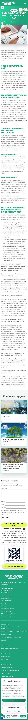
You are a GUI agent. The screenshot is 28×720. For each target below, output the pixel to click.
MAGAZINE (14, 10)
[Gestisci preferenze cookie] (2, 715)
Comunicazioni (5, 654)
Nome (3, 501)
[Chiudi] (24, 681)
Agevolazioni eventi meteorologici (11, 637)
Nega (14, 703)
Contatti (3, 640)
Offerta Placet (5, 645)
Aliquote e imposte (6, 651)
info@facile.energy (10, 611)
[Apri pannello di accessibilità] (2, 718)
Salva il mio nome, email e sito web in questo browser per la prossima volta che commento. (12, 512)
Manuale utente (5, 656)
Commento (4, 488)
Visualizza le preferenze (14, 707)
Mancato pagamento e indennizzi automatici (13, 631)
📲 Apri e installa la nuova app (14, 566)
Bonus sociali (5, 624)
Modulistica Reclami (7, 665)
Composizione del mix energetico (10, 670)
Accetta (14, 700)
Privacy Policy (18, 711)
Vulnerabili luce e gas (7, 634)
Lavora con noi (5, 673)
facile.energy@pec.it (9, 614)
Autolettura (4, 659)
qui (2, 202)
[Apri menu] (25, 2)
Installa (23, 716)
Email (3, 504)
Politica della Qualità (7, 676)
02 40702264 (6, 606)
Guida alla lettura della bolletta (10, 648)
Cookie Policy (10, 711)
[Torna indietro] (2, 7)
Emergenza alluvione (7, 667)
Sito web (3, 507)
